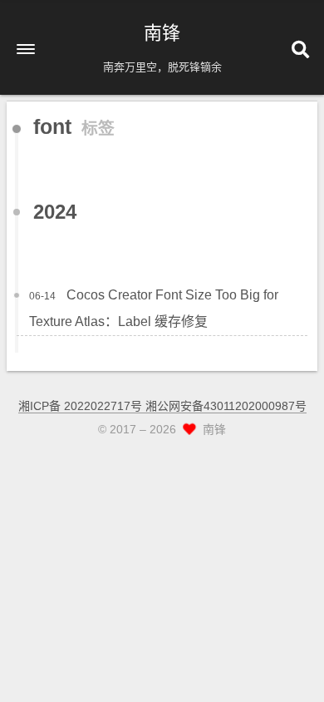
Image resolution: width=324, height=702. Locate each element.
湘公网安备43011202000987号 (226, 406)
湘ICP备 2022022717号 (81, 406)
